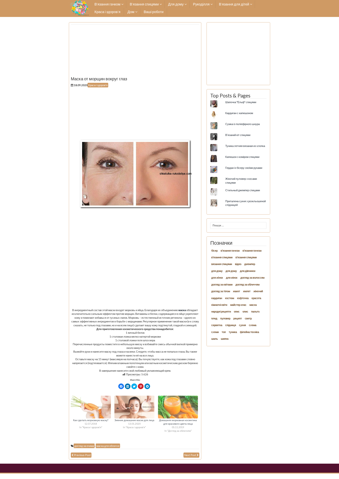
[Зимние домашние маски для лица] (134, 407)
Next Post (190, 455)
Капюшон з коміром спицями (242, 156)
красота (256, 297)
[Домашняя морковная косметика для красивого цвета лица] (178, 407)
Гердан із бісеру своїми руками (243, 167)
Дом (130, 12)
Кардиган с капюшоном (239, 113)
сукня (242, 324)
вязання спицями (221, 263)
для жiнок (217, 277)
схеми (215, 331)
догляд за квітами (221, 284)
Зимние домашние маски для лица (134, 420)
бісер (214, 250)
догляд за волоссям (252, 277)
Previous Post (82, 455)
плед (214, 318)
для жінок (231, 277)
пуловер (225, 318)
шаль (214, 338)
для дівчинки (247, 270)
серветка (216, 324)
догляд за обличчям (247, 284)
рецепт (237, 318)
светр (248, 318)
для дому (216, 270)
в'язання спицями (221, 257)
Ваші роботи (153, 12)
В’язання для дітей (234, 4)
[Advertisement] (135, 51)
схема (252, 324)
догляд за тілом (220, 291)
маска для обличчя (107, 445)
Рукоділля (201, 4)
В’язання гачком (107, 4)
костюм (229, 297)
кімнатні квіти (219, 304)
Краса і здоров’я (107, 12)
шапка (224, 338)
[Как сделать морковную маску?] (91, 407)
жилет (246, 291)
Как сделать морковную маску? (90, 420)
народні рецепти (221, 311)
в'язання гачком (230, 250)
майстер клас (238, 304)
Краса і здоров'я (98, 85)
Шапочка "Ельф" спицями (240, 102)
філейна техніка (249, 331)
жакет (236, 291)
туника (233, 331)
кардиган (216, 297)
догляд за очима (84, 445)
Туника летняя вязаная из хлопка (245, 145)
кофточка (242, 297)
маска (182, 310)
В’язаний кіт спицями (237, 134)
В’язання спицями (144, 4)
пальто (255, 311)
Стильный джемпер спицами (242, 190)
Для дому (176, 4)
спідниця (230, 324)
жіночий (258, 291)
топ (224, 331)
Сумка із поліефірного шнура (242, 124)
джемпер (249, 263)
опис (236, 311)
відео (238, 263)
